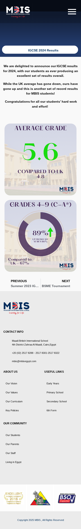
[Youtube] (17, 321)
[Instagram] (21, 321)
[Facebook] (5, 321)
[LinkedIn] (13, 321)
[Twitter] (9, 321)
